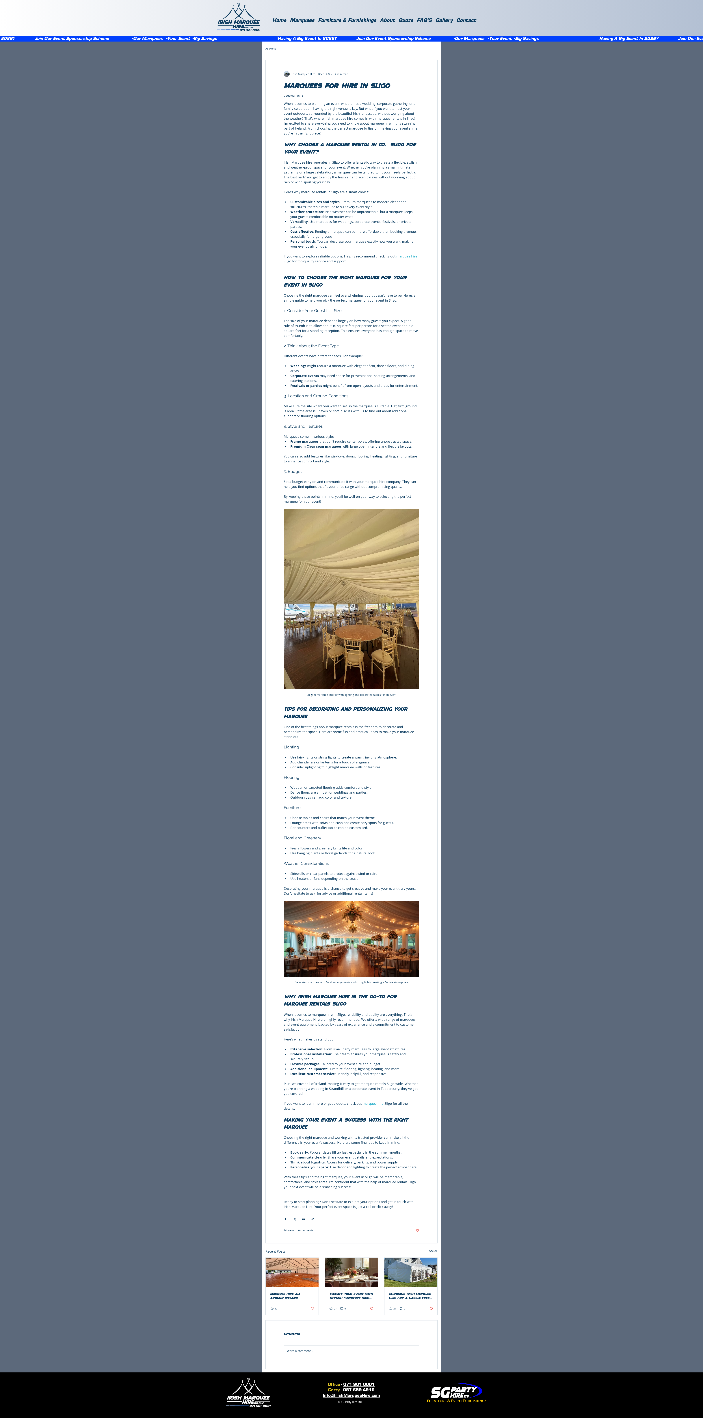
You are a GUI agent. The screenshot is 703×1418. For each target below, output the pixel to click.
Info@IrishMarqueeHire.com (351, 1395)
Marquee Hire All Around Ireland (285, 1296)
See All (433, 1251)
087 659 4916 (359, 1390)
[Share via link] (312, 1219)
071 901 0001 (359, 1384)
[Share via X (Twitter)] (294, 1219)
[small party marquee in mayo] (410, 1272)
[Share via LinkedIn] (303, 1219)
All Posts (270, 49)
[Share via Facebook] (285, 1219)
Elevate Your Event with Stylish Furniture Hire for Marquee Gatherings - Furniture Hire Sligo (351, 1296)
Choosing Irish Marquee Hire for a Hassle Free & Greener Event (410, 1296)
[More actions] (417, 74)
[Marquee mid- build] (292, 1272)
